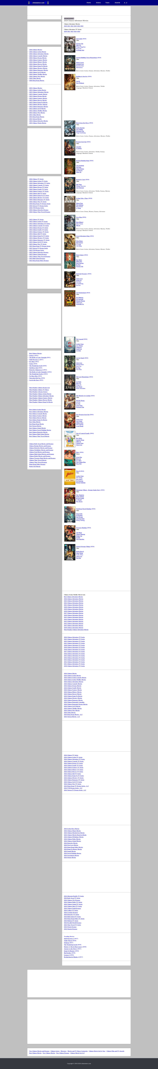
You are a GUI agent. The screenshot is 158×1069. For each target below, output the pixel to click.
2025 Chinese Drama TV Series (38, 227)
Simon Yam (79, 203)
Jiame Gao (79, 278)
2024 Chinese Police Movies (72, 839)
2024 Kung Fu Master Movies (73, 849)
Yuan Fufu (79, 514)
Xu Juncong (79, 299)
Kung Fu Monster (69, 951)
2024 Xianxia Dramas (70, 929)
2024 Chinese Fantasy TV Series (73, 767)
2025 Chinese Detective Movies (38, 121)
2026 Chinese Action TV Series (38, 181)
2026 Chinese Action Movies (37, 52)
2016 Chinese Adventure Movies (73, 615)
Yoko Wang (79, 553)
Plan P (78, 471)
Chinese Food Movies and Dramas (39, 452)
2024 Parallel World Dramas (72, 923)
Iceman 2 (67, 955)
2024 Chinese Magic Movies (72, 831)
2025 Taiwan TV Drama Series (38, 248)
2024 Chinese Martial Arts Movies (74, 833)
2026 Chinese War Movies (37, 76)
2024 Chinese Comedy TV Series (74, 761)
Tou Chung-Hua (81, 462)
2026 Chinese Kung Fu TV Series (39, 195)
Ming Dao (79, 261)
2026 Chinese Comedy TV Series (39, 185)
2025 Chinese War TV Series (37, 244)
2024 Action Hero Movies (71, 828)
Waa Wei (78, 464)
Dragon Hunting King (82, 160)
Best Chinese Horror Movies (37, 418)
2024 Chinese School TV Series (73, 904)
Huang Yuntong (80, 482)
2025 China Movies (35, 115)
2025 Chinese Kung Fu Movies (38, 102)
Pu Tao (78, 368)
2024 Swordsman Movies (71, 855)
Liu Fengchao (80, 539)
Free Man (79, 217)
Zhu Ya (78, 225)
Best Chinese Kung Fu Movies (38, 420)
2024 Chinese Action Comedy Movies (75, 677)
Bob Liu (78, 459)
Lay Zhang (79, 345)
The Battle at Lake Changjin (37, 357)
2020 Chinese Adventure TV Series (74, 645)
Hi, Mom (32, 361)
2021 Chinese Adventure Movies (73, 605)
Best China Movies (34, 422)
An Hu (78, 537)
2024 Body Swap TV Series (72, 898)
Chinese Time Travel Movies (37, 460)
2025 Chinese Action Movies (37, 90)
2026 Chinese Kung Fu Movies (38, 66)
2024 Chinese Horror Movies (72, 694)
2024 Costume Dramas (71, 912)
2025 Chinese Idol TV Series (37, 234)
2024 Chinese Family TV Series (73, 765)
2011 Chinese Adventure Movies (73, 625)
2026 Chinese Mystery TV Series (39, 197)
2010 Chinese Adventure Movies (73, 627)
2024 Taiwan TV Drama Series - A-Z (75, 790)
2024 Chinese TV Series (71, 755)
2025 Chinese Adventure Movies (38, 92)
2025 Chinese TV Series (36, 219)
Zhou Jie (78, 172)
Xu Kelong (79, 515)
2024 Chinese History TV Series (73, 769)
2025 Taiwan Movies (35, 119)
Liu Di (78, 81)
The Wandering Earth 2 (36, 374)
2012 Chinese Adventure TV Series (74, 662)
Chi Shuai (79, 532)
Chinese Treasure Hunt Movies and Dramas (42, 458)
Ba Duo (78, 265)
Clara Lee (79, 302)
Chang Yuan (79, 443)
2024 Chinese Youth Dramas (72, 908)
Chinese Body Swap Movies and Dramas (41, 444)
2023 (75, 26)
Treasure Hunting (81, 527)
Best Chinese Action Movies (37, 409)
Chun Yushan (80, 169)
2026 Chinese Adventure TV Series (39, 183)
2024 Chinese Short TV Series (73, 906)
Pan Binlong (79, 297)
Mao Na (78, 383)
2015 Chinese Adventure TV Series (74, 655)
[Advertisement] (71, 10)
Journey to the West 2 (70, 949)
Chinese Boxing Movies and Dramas (40, 446)
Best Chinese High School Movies (39, 434)
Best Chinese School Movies (37, 428)
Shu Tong (79, 184)
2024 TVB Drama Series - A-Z (73, 788)
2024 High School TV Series (72, 916)
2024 (78, 26)
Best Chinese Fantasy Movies (38, 416)
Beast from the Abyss (82, 123)
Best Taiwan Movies (35, 426)
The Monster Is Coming (83, 395)
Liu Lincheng (80, 165)
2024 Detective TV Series (71, 914)
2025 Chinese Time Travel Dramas (39, 256)
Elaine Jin (79, 536)
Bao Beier (79, 260)
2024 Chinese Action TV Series (73, 757)
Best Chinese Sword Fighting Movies (40, 430)
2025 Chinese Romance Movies (38, 106)
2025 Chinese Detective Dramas (38, 252)
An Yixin (78, 382)
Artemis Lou (80, 64)
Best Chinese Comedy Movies (38, 413)
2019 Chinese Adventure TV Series (74, 647)
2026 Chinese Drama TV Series (38, 187)
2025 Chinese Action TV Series (38, 221)
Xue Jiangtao (80, 495)
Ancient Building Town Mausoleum (86, 57)
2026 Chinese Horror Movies (38, 64)
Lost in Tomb (80, 358)
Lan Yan (78, 146)
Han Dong (79, 386)
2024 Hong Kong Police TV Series (74, 918)
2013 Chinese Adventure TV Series (74, 660)
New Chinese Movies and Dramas (39, 1051)
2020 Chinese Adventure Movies (73, 607)
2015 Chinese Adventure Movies (73, 617)
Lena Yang (79, 405)
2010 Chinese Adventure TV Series (74, 666)
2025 (81, 26)
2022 (72, 26)
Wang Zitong (80, 496)
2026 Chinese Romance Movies (38, 70)
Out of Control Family (83, 433)
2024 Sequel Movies (70, 851)
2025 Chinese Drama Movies (38, 96)
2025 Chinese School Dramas (38, 254)
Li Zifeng (79, 148)
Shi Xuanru (79, 242)
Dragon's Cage (80, 179)
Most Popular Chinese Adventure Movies (76, 629)
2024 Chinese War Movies (72, 710)
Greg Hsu (79, 457)
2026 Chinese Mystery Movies (38, 68)
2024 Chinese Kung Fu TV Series (74, 775)
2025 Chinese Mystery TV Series (39, 238)
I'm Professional (81, 292)
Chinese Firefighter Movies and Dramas (41, 450)
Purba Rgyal (80, 551)
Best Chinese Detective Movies (38, 432)
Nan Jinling (79, 129)
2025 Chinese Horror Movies (38, 100)
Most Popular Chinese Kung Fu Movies (41, 402)
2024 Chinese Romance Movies (73, 700)
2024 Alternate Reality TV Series (74, 896)
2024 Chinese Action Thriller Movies (75, 679)
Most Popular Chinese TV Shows (39, 389)
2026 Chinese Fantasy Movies (38, 60)
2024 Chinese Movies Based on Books (75, 835)
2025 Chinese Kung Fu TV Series (39, 236)
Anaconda (79, 38)
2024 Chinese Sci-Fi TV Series (73, 782)
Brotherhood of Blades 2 (71, 957)
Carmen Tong (80, 518)
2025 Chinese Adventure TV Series (39, 223)
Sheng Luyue (80, 62)
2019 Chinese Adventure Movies (73, 609)
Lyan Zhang (79, 426)
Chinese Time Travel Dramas (38, 462)
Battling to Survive (81, 76)
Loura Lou (79, 419)
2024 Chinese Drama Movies (72, 686)
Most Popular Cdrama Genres (38, 391)
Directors (63, 1051)
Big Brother (67, 953)
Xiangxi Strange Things (83, 546)
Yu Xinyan (79, 170)
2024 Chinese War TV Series (72, 784)
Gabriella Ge (80, 304)
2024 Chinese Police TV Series (73, 902)
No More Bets (33, 376)
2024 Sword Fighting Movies (72, 853)
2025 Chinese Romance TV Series (39, 240)
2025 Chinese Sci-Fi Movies (37, 108)
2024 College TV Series (71, 910)
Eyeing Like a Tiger (82, 198)
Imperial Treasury (81, 274)
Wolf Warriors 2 (69, 938)
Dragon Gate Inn (81, 142)
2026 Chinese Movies (35, 49)
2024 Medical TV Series (71, 921)
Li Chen (78, 350)
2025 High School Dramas (37, 258)
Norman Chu (80, 131)
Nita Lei (78, 45)
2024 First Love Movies (71, 845)
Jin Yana (78, 167)
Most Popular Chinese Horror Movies (40, 400)
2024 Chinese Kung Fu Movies (73, 696)
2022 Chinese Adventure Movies (73, 603)
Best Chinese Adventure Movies (73, 597)
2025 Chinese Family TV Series (38, 229)
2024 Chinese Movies (70, 673)
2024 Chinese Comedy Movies (73, 684)
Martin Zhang (80, 400)
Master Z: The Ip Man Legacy (73, 947)
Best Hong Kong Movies (36, 424)
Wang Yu (78, 280)
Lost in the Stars (34, 380)
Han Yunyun (79, 263)
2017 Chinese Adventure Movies (73, 613)
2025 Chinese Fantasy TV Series (39, 232)
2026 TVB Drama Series (36, 208)
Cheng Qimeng (80, 534)
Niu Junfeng (79, 205)
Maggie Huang (80, 301)
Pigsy (77, 452)
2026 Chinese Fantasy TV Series (39, 191)
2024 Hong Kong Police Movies (73, 847)
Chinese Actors (55, 1051)
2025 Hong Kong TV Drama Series (39, 246)
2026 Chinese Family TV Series (38, 189)
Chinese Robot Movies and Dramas (39, 456)
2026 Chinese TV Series (36, 179)
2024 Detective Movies (71, 843)
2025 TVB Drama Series (36, 250)
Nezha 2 (31, 355)
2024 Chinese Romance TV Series (74, 780)
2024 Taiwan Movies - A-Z (72, 716)
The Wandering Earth (70, 944)
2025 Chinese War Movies (37, 112)
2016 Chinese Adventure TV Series (74, 653)
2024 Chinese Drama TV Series (73, 763)
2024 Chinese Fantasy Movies (73, 690)
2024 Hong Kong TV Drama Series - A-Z (76, 786)
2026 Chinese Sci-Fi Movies (37, 72)
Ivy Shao (78, 460)
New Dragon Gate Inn (82, 414)
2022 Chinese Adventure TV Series (74, 641)
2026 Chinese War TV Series (37, 201)
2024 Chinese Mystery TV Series (74, 778)
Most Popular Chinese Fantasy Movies (40, 398)
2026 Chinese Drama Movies (38, 58)
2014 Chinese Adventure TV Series (74, 658)
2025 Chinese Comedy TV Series (39, 225)
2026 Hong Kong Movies (36, 80)
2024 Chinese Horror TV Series (73, 771)
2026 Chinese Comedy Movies (38, 56)
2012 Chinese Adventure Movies (73, 623)
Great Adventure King (83, 236)
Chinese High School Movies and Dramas (41, 454)
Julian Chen (79, 423)
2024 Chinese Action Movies (72, 675)
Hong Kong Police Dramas (37, 464)
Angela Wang (80, 440)
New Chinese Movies (49, 1053)
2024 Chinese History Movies (73, 692)
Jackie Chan (79, 344)
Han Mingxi (79, 222)
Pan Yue (78, 558)
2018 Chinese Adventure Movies (73, 611)
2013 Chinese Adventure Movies (73, 621)
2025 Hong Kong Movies (36, 117)
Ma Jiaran (79, 501)
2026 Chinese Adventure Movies (38, 54)
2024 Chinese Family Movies (72, 688)
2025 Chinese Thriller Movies (38, 110)
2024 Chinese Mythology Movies (73, 837)
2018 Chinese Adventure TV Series (74, 649)
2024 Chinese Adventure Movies (73, 599)
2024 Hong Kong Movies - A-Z (73, 714)
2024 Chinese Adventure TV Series (74, 637)
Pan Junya (79, 479)
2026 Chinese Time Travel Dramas (39, 212)
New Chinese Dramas (62, 1053)
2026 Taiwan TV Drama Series (38, 206)
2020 (65, 26)
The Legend (79, 339)
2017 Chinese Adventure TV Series (74, 651)
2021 (68, 26)
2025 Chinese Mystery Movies (38, 104)
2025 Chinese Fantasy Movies (38, 98)
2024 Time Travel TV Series (72, 925)
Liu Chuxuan (80, 187)
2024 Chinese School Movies (72, 841)
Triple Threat (68, 940)
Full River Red (33, 368)
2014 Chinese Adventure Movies (73, 619)
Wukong (66, 942)
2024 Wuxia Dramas (70, 927)
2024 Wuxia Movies (70, 857)
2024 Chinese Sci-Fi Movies (72, 706)
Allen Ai (78, 441)
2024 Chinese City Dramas (72, 900)
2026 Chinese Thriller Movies (38, 74)
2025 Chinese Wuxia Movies (37, 123)
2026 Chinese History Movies (38, 62)
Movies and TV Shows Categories (78, 1051)
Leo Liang (79, 421)
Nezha (31, 363)
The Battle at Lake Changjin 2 (38, 372)
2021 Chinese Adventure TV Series (74, 643)
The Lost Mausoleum (82, 377)
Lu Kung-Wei (80, 50)
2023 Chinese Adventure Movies (73, 601)
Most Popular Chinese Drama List (39, 387)
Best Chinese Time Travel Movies (39, 436)
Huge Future (80, 255)
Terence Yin (79, 43)
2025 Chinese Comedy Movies (38, 94)
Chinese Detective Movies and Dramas (40, 448)
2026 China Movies (35, 78)
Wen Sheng (79, 241)
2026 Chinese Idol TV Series (37, 193)
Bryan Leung (80, 498)
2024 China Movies (70, 712)
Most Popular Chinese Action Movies (40, 394)
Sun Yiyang (79, 517)
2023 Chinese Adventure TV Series (74, 639)
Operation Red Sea (35, 378)
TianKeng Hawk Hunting (83, 509)
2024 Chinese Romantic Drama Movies (76, 704)
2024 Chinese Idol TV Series (72, 773)
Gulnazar (79, 347)
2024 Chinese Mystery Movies (73, 698)
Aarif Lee (79, 349)
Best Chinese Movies (35, 353)
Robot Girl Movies (34, 466)
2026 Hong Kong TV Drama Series (39, 203)
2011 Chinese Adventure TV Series (74, 664)
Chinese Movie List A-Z (77, 1053)
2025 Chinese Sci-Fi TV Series (38, 242)
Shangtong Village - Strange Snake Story (88, 490)
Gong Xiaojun (80, 128)
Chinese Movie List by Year (97, 1051)
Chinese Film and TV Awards (115, 1051)
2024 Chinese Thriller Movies (73, 708)
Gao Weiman (80, 83)
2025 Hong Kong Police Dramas (39, 260)
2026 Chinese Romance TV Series (39, 199)
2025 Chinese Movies (35, 88)
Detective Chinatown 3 (36, 370)
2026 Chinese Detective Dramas (38, 210)
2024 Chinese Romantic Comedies (74, 702)
